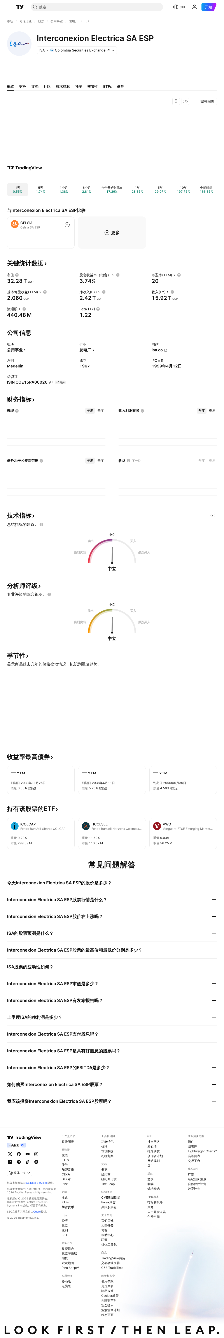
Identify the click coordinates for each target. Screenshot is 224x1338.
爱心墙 (152, 1146)
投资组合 (68, 1248)
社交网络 (153, 1141)
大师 (150, 1207)
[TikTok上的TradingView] (27, 1162)
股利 (65, 1230)
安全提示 (107, 1305)
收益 (65, 1225)
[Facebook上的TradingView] (19, 1154)
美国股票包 (109, 1207)
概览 (104, 1169)
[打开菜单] (9, 7)
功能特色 (107, 1141)
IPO (64, 1235)
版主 (150, 1165)
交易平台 (194, 1161)
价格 (104, 1146)
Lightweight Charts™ (202, 1151)
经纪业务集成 (197, 1179)
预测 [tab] (78, 86)
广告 (191, 1174)
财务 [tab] (22, 86)
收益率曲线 (69, 1253)
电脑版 (66, 1286)
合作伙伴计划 (197, 1184)
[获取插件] (185, 101)
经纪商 (105, 1174)
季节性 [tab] (93, 86)
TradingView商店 (113, 1258)
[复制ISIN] (51, 382)
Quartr (37, 1211)
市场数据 (107, 1151)
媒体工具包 (109, 1244)
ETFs (65, 1160)
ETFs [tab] (107, 86)
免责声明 (107, 1286)
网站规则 (153, 1161)
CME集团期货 (110, 1197)
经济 (65, 1220)
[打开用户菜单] (194, 7)
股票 (65, 1155)
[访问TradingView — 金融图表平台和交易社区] (24, 168)
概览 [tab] (10, 86)
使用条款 (107, 1281)
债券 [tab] (120, 86)
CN (182, 7)
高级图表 (194, 1156)
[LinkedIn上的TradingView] (10, 1162)
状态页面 (107, 1315)
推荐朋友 (153, 1151)
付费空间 (153, 1216)
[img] (108, 50)
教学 (150, 1184)
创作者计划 (155, 1156)
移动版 (66, 1281)
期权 (65, 1258)
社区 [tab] (47, 86)
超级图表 (68, 1141)
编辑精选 (153, 1188)
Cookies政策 (110, 1295)
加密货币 (68, 1169)
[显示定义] (17, 275)
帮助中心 (107, 1235)
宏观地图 (68, 1263)
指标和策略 (155, 1202)
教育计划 (194, 1188)
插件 (191, 1141)
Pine (65, 1184)
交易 (150, 1179)
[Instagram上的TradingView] (36, 1154)
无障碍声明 (109, 1300)
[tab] (90, 411)
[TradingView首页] (20, 7)
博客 (104, 1230)
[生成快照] (176, 101)
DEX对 (66, 1179)
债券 (65, 1164)
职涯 (104, 1240)
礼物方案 (107, 1156)
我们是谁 (107, 1220)
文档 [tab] (35, 86)
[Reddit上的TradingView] (36, 1162)
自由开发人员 (156, 1212)
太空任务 (107, 1225)
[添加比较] (67, 224)
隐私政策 (107, 1291)
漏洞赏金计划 (110, 1310)
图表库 (192, 1146)
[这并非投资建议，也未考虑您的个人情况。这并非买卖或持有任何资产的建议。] (41, 525)
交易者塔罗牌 (110, 1263)
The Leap (108, 1184)
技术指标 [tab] (63, 86)
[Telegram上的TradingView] (19, 1162)
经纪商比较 (109, 1179)
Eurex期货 (108, 1202)
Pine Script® (70, 1267)
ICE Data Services (36, 1182)
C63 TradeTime (112, 1267)
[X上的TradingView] (10, 1154)
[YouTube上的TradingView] (27, 1154)
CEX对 (66, 1174)
